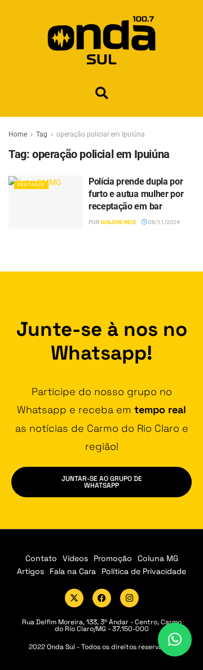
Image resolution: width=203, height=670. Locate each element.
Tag (41, 134)
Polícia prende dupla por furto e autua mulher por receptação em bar (136, 194)
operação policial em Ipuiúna (100, 134)
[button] (101, 93)
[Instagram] (129, 598)
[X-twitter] (74, 598)
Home (17, 134)
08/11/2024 (163, 222)
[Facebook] (101, 598)
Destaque (31, 184)
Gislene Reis (118, 222)
